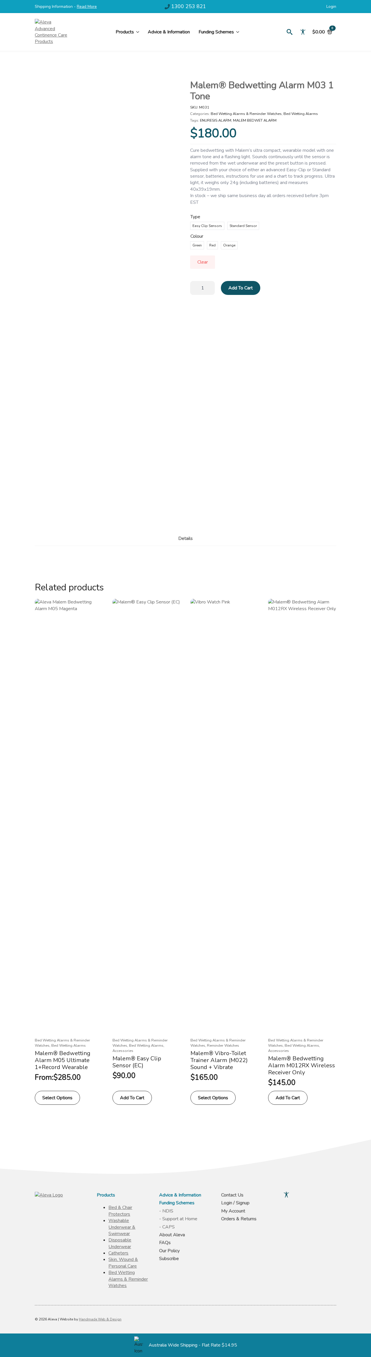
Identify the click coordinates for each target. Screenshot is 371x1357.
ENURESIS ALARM (215, 120)
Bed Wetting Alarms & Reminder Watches (246, 113)
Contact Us (232, 1195)
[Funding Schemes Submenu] (236, 32)
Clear (202, 262)
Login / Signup (235, 1203)
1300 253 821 (188, 6)
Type (195, 217)
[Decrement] (195, 288)
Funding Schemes (216, 32)
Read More (87, 6)
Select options (57, 1098)
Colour (196, 236)
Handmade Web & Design (100, 1319)
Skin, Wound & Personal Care (123, 1262)
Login (331, 7)
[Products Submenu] (136, 32)
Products (125, 32)
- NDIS (166, 1211)
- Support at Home (178, 1219)
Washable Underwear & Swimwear (121, 1227)
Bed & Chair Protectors (120, 1210)
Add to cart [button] (132, 1098)
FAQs (165, 1242)
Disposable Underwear (119, 1243)
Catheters (118, 1253)
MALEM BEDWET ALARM (255, 120)
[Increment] (210, 288)
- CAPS (167, 1227)
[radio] (207, 226)
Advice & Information (169, 32)
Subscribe (169, 1258)
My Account (233, 1211)
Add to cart (240, 288)
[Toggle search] (289, 31)
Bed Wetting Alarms (300, 113)
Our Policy (169, 1251)
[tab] (185, 538)
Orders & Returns (239, 1219)
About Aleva (172, 1235)
